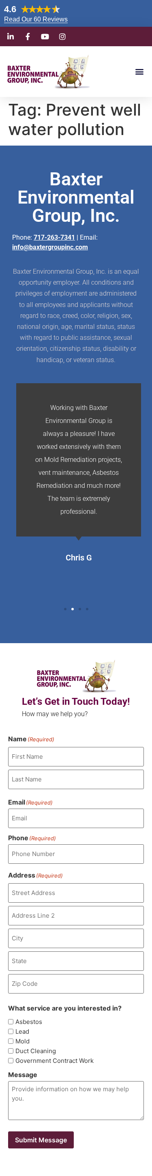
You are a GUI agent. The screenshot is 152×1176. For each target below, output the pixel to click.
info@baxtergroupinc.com (50, 247)
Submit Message (41, 1140)
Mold (22, 1041)
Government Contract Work (54, 1061)
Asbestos (28, 1022)
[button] (139, 71)
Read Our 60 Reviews (36, 19)
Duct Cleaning (35, 1051)
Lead (22, 1031)
